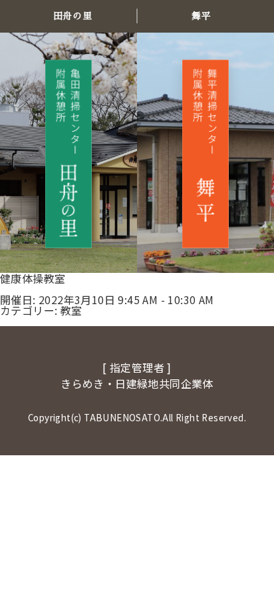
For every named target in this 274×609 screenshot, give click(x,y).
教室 (71, 310)
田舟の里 (72, 16)
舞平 (201, 16)
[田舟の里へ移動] (68, 154)
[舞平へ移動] (205, 154)
